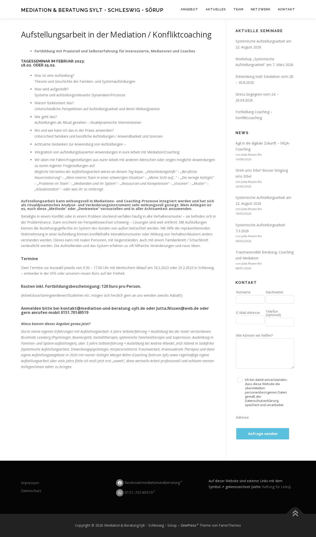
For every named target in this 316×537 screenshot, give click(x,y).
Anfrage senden (262, 433)
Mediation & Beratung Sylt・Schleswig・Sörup (92, 10)
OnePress (188, 525)
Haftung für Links (275, 486)
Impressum (30, 482)
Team (238, 9)
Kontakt (286, 9)
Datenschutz (31, 490)
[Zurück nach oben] (295, 514)
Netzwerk (261, 9)
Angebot (189, 9)
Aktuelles (216, 9)
